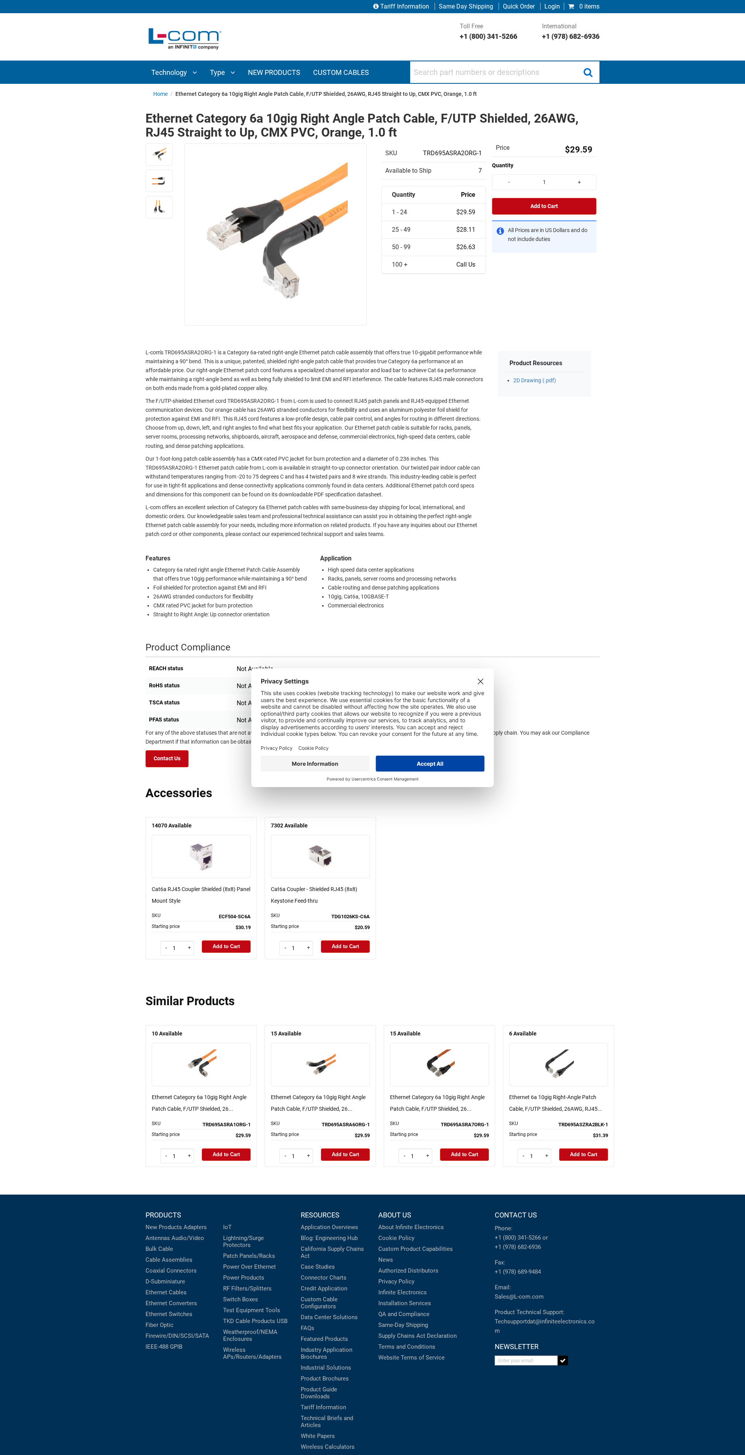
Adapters (195, 1227)
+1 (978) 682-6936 (518, 1246)
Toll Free (488, 31)
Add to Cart (544, 206)
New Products (164, 1227)
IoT (227, 1227)
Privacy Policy (396, 1281)
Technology (170, 72)
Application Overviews (329, 1227)
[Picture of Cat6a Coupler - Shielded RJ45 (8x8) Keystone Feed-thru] (320, 845)
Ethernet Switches (169, 1314)
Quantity (502, 165)
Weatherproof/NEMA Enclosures (250, 1335)
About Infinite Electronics (411, 1227)
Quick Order (519, 6)
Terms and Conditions (406, 1346)
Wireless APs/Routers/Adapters (252, 1353)
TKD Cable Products (249, 1321)
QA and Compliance (404, 1314)
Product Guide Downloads (319, 1393)
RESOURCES (320, 1215)
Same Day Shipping (466, 6)
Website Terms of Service (411, 1357)
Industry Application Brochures (326, 1353)
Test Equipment (243, 1310)
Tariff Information (405, 6)
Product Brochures (325, 1378)
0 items (588, 6)
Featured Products (324, 1338)
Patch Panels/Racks (249, 1255)
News (385, 1259)
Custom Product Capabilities (415, 1248)
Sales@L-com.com (519, 1296)
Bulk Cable (159, 1248)
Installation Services (404, 1303)
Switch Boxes (240, 1299)
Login (552, 6)
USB (282, 1321)
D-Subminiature (165, 1281)
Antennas (158, 1238)
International (570, 31)
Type (218, 72)
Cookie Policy (396, 1238)
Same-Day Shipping (403, 1324)
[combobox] (504, 72)
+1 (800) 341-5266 (518, 1237)
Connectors (181, 1270)
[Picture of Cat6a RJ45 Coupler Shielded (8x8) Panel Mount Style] (201, 845)
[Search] (587, 72)
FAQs (307, 1328)
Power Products (243, 1277)
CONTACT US (516, 1215)
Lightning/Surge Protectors (243, 1242)
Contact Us (167, 758)
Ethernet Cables (166, 1292)
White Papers (318, 1435)
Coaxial (155, 1270)
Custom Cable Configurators (319, 1303)
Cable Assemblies (169, 1259)
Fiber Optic (159, 1324)
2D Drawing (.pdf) (534, 380)
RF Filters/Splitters (247, 1288)
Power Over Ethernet (249, 1266)
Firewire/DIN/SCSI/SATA (177, 1335)
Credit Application (324, 1288)
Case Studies (318, 1266)
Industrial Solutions (326, 1367)
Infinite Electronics (402, 1292)
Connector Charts (324, 1277)
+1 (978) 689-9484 (518, 1271)
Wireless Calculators (328, 1446)
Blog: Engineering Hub (329, 1238)
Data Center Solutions (329, 1317)
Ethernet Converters (171, 1303)
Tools (272, 1310)
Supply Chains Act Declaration (417, 1335)
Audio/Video (188, 1238)
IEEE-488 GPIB (164, 1346)
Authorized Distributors (408, 1270)
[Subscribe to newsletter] (563, 1360)
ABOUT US (394, 1215)
